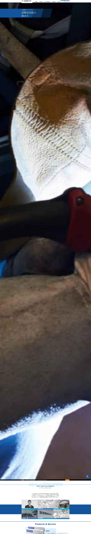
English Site (62, 0)
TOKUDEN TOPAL (67, 0)
